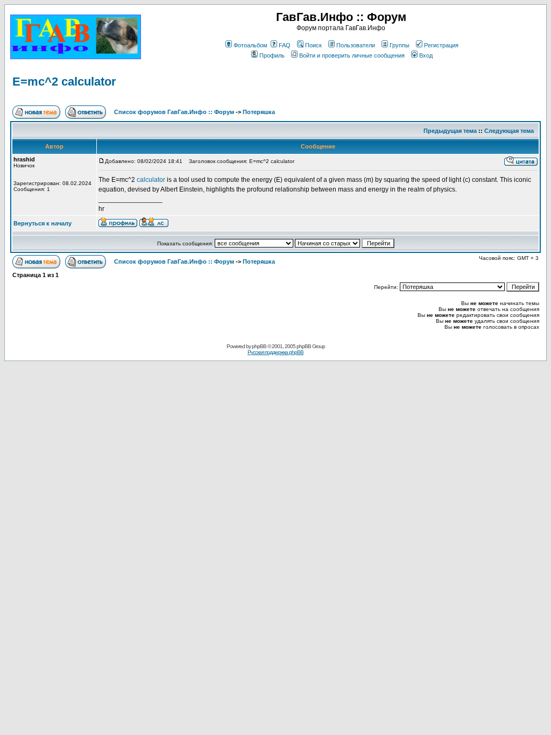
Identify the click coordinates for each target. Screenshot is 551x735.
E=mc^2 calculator (64, 81)
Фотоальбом (250, 45)
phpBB (259, 346)
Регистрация (441, 45)
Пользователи (355, 45)
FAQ (285, 45)
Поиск (313, 45)
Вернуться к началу (42, 223)
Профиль (272, 55)
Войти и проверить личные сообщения (352, 55)
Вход (426, 55)
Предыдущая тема (450, 131)
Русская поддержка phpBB (275, 352)
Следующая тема (509, 131)
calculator (152, 179)
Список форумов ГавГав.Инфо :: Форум (174, 112)
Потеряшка (259, 112)
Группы (399, 45)
